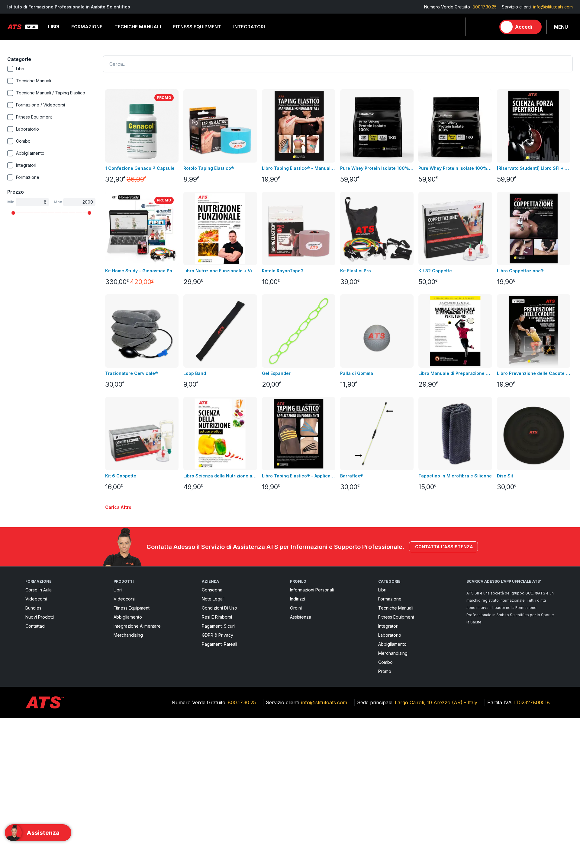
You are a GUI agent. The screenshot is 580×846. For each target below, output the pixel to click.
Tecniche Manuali (395, 607)
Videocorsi (36, 598)
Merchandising (128, 635)
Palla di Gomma (356, 373)
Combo (385, 662)
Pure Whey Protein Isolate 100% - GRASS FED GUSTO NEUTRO (455, 168)
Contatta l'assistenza (444, 546)
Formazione (389, 598)
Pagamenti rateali (219, 644)
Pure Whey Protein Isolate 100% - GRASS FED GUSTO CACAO (377, 168)
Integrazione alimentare (137, 626)
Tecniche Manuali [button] (137, 27)
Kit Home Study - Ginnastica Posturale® (142, 270)
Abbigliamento (128, 616)
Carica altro (118, 507)
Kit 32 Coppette (435, 270)
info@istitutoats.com (553, 6)
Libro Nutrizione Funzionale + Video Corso (220, 270)
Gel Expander (276, 373)
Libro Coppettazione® (520, 270)
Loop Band (194, 373)
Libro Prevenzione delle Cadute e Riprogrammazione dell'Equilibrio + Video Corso (533, 373)
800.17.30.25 (484, 6)
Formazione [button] (86, 27)
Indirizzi (297, 598)
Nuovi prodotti (39, 616)
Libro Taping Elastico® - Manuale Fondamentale (298, 168)
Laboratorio (389, 635)
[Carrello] (488, 27)
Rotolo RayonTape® (283, 270)
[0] (488, 27)
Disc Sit (505, 475)
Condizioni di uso (219, 607)
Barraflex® (351, 475)
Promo (384, 671)
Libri (118, 589)
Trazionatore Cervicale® (131, 373)
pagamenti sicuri (218, 626)
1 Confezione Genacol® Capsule (140, 168)
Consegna (212, 589)
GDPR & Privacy (217, 635)
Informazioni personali (312, 589)
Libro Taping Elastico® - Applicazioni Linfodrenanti (298, 475)
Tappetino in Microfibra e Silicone (455, 475)
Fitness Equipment (132, 607)
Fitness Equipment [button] (197, 27)
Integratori (388, 626)
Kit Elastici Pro (355, 270)
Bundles (33, 607)
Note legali (213, 598)
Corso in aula (38, 589)
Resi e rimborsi (217, 616)
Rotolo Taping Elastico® (208, 168)
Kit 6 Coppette (120, 475)
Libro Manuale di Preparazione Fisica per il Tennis (455, 373)
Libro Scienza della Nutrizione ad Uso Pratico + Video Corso (220, 475)
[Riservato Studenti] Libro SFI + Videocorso (533, 168)
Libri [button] (53, 27)
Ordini (296, 607)
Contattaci (35, 626)
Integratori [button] (249, 27)
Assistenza (300, 616)
